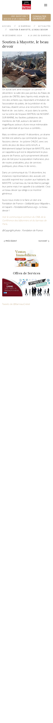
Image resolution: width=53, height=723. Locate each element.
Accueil (6, 26)
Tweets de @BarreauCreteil (16, 304)
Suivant (43, 241)
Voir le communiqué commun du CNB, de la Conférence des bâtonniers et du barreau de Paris (24, 220)
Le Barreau (25, 26)
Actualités (44, 26)
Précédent (11, 241)
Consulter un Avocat (39, 17)
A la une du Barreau (39, 35)
